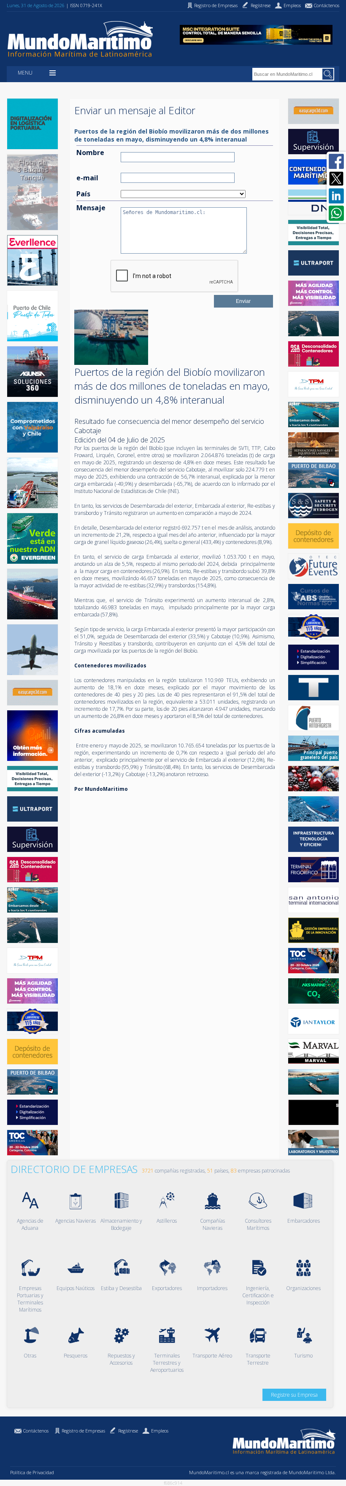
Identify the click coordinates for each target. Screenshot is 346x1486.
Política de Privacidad (32, 1472)
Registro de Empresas (83, 1430)
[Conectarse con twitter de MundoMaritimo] (336, 178)
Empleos (159, 1430)
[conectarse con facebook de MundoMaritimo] (336, 161)
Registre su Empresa (294, 1394)
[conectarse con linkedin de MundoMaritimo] (336, 195)
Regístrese (128, 1430)
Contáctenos (36, 1430)
